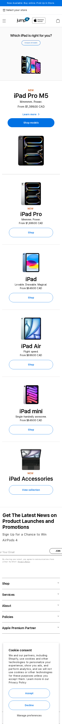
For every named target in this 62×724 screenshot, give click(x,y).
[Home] (23, 20)
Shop (31, 232)
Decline (29, 705)
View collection (31, 490)
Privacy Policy (17, 682)
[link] (31, 122)
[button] (4, 21)
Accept (29, 693)
